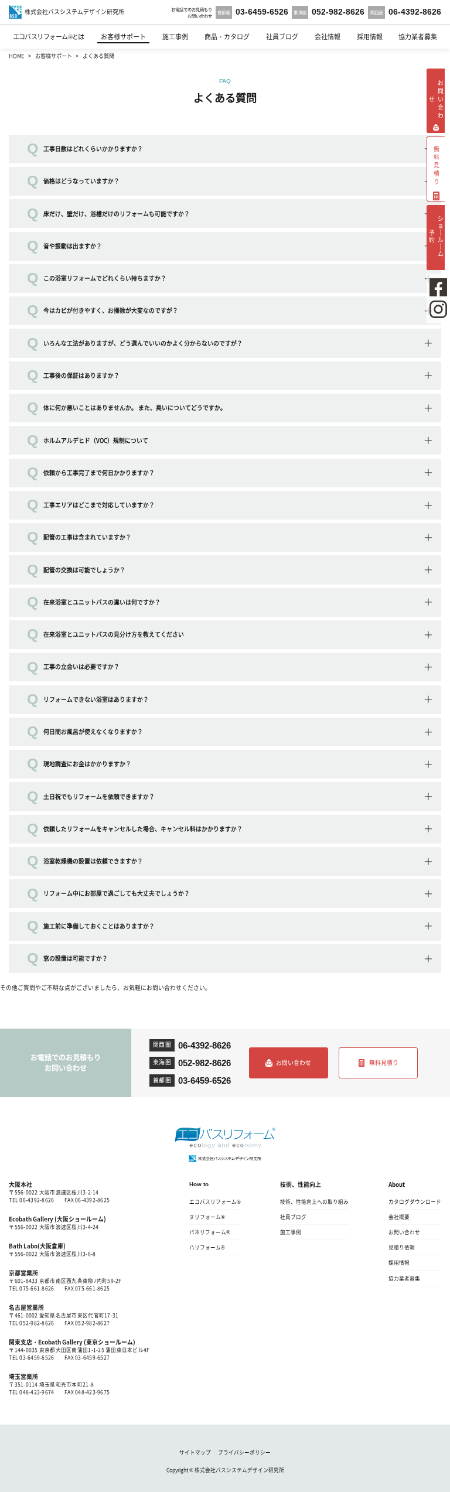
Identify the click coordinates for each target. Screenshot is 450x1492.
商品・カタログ (227, 36)
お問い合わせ (293, 1063)
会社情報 (327, 36)
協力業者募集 (417, 36)
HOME (16, 56)
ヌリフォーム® (207, 1216)
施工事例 (175, 36)
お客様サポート (123, 36)
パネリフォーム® (209, 1231)
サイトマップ (195, 1452)
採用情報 (370, 36)
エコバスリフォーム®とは (48, 36)
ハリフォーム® (207, 1247)
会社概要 (399, 1216)
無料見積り (383, 1063)
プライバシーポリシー (244, 1452)
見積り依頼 (401, 1247)
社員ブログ (282, 36)
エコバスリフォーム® (215, 1201)
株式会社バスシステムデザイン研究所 (239, 1469)
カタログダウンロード (414, 1201)
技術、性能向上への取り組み (314, 1201)
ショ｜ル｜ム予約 (436, 235)
